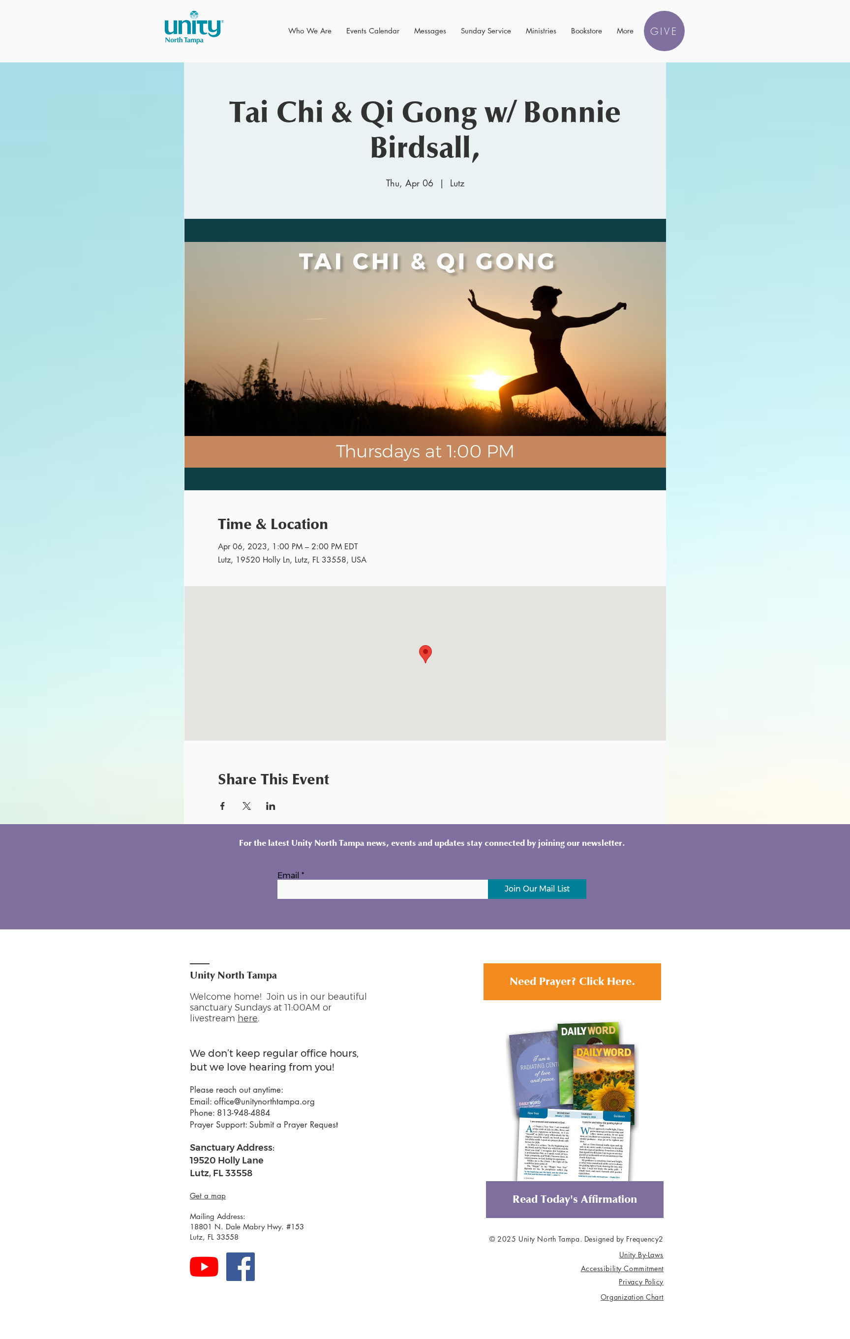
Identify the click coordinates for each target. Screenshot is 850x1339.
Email (288, 876)
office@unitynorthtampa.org (264, 1101)
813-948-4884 (243, 1112)
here (248, 1018)
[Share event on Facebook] (222, 806)
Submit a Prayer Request (293, 1124)
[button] (310, 31)
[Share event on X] (246, 806)
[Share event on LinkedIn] (270, 806)
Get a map (208, 1195)
